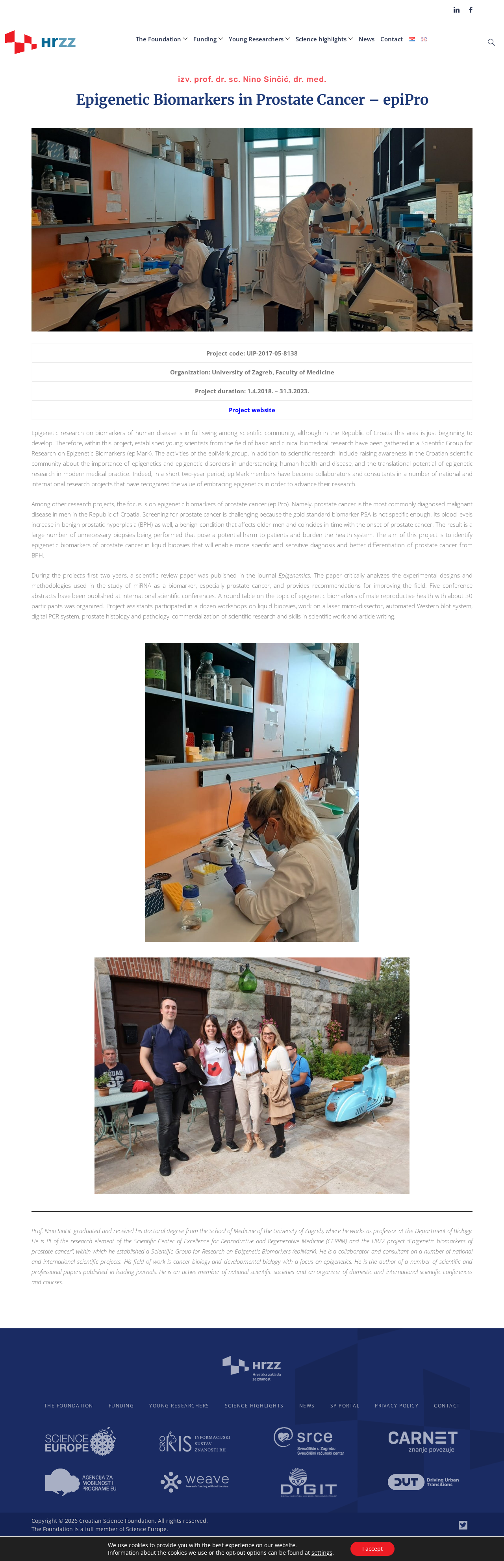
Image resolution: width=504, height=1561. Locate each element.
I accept (372, 1548)
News (366, 39)
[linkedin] (457, 9)
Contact (391, 39)
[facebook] (470, 9)
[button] (491, 42)
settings (321, 1552)
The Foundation (158, 39)
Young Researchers (256, 39)
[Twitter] (463, 1525)
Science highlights (321, 39)
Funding (205, 39)
